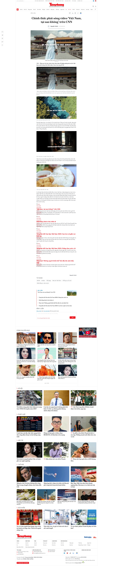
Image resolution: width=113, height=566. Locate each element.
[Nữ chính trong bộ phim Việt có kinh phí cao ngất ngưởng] (29, 450)
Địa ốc (34, 9)
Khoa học (83, 9)
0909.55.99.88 (36, 551)
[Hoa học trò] (94, 537)
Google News (81, 13)
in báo (75, 13)
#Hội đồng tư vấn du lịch (43, 283)
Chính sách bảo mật (86, 550)
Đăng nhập (38, 311)
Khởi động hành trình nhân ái (46, 221)
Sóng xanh (30, 9)
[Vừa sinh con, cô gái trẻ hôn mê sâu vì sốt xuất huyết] (56, 517)
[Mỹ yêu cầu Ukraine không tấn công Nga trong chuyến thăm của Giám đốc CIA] (29, 474)
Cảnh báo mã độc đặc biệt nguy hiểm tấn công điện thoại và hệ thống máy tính (29, 435)
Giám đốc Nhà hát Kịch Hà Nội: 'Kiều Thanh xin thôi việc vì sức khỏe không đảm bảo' (26, 361)
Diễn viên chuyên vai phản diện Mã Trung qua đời (25, 377)
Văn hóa (69, 9)
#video (43, 280)
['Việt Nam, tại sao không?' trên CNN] (72, 293)
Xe (66, 9)
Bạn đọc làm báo (23, 562)
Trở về (2, 45)
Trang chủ (18, 9)
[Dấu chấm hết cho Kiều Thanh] (56, 450)
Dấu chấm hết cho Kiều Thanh (55, 459)
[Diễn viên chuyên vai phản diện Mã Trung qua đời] (26, 370)
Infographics (64, 541)
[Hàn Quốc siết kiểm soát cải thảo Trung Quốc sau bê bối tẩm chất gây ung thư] (26, 494)
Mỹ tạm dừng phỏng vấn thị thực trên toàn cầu (66, 502)
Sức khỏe (39, 9)
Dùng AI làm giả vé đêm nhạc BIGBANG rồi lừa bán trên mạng (54, 434)
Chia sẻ (2, 35)
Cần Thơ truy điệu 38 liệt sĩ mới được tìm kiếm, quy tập (82, 408)
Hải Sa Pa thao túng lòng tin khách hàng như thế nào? (66, 345)
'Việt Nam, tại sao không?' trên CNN (48, 209)
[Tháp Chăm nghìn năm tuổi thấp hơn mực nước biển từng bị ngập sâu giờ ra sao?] (46, 370)
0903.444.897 (52, 551)
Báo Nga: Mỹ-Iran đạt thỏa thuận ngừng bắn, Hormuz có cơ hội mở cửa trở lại (83, 485)
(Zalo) (41, 551)
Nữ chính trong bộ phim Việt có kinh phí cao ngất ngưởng (29, 460)
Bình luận (2, 42)
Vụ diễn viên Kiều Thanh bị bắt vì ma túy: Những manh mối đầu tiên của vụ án (83, 435)
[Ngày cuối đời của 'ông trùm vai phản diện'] (46, 338)
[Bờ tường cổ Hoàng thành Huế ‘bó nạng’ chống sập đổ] (26, 338)
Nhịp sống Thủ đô (20, 547)
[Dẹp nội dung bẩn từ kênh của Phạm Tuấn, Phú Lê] (67, 370)
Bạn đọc (71, 545)
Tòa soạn (74, 0)
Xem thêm (95, 9)
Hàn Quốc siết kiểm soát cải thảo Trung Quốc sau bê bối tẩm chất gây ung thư (26, 503)
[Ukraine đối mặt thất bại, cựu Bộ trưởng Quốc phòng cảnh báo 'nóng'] (87, 494)
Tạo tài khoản (46, 311)
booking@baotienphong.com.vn (39, 553)
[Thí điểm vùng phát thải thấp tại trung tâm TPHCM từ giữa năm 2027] (29, 398)
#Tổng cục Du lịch (67, 280)
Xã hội (21, 9)
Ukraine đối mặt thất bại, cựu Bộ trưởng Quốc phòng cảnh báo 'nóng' (86, 502)
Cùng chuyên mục (23, 330)
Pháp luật (52, 9)
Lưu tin (2, 38)
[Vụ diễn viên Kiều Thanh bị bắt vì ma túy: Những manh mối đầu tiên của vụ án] (83, 424)
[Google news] (77, 553)
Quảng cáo (80, 0)
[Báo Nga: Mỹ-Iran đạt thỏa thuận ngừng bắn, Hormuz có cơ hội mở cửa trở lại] (83, 474)
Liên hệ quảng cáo (36, 550)
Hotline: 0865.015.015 (39, 0)
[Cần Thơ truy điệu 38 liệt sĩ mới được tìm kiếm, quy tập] (83, 398)
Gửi (72, 317)
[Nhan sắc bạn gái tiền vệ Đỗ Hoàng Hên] (83, 450)
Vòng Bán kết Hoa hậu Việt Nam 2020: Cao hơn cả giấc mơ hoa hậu (55, 305)
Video (92, 9)
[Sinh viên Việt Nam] (87, 537)
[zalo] (74, 553)
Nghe (2, 32)
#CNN (38, 280)
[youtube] (95, 1)
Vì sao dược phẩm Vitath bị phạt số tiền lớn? (83, 527)
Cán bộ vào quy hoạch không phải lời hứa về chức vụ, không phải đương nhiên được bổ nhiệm (56, 409)
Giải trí (73, 9)
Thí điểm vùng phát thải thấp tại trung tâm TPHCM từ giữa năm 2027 (29, 408)
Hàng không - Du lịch (82, 545)
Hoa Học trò (67, 0)
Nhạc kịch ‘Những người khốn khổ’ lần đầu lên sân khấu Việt (53, 303)
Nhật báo (27, 541)
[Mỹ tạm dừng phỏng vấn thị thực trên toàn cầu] (66, 494)
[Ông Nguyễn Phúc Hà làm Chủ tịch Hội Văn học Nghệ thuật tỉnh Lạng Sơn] (46, 353)
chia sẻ (70, 13)
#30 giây (49, 280)
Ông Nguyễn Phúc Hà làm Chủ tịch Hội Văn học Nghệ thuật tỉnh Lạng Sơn (46, 360)
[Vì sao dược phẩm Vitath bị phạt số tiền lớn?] (83, 517)
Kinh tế (25, 9)
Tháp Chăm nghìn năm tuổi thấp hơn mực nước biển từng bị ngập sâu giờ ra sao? (46, 378)
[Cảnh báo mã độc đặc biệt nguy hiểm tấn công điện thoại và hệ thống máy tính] (29, 424)
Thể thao (57, 9)
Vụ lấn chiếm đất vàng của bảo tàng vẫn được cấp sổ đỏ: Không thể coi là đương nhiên (67, 361)
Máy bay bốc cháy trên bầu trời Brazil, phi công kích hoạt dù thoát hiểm (56, 484)
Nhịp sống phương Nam (29, 547)
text (72, 13)
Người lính (62, 9)
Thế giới (43, 9)
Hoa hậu (87, 9)
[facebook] (93, 1)
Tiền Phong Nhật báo (49, 0)
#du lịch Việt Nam (57, 280)
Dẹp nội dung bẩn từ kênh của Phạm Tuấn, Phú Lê (67, 377)
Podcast (45, 541)
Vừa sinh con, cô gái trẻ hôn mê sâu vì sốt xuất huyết (56, 527)
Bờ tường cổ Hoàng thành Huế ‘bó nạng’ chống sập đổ (26, 345)
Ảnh (35, 541)
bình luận (78, 13)
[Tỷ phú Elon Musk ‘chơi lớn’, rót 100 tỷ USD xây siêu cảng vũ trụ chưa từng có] (46, 494)
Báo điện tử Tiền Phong (56, 5)
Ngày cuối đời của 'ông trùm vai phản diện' (46, 345)
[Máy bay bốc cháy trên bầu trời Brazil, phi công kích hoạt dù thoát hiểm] (56, 474)
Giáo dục (78, 9)
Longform (54, 541)
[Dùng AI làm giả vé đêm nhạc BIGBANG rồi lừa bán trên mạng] (56, 424)
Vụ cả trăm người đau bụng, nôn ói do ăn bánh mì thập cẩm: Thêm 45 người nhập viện (29, 528)
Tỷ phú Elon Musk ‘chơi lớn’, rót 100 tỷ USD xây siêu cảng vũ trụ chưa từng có (46, 503)
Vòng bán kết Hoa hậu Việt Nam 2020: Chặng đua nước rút (56, 248)
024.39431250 (21, 554)
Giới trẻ (47, 9)
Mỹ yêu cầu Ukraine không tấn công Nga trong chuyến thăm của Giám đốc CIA (29, 485)
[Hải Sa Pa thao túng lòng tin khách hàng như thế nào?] (67, 338)
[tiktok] (71, 553)
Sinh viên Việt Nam (59, 0)
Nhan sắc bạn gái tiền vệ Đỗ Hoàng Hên (83, 460)
